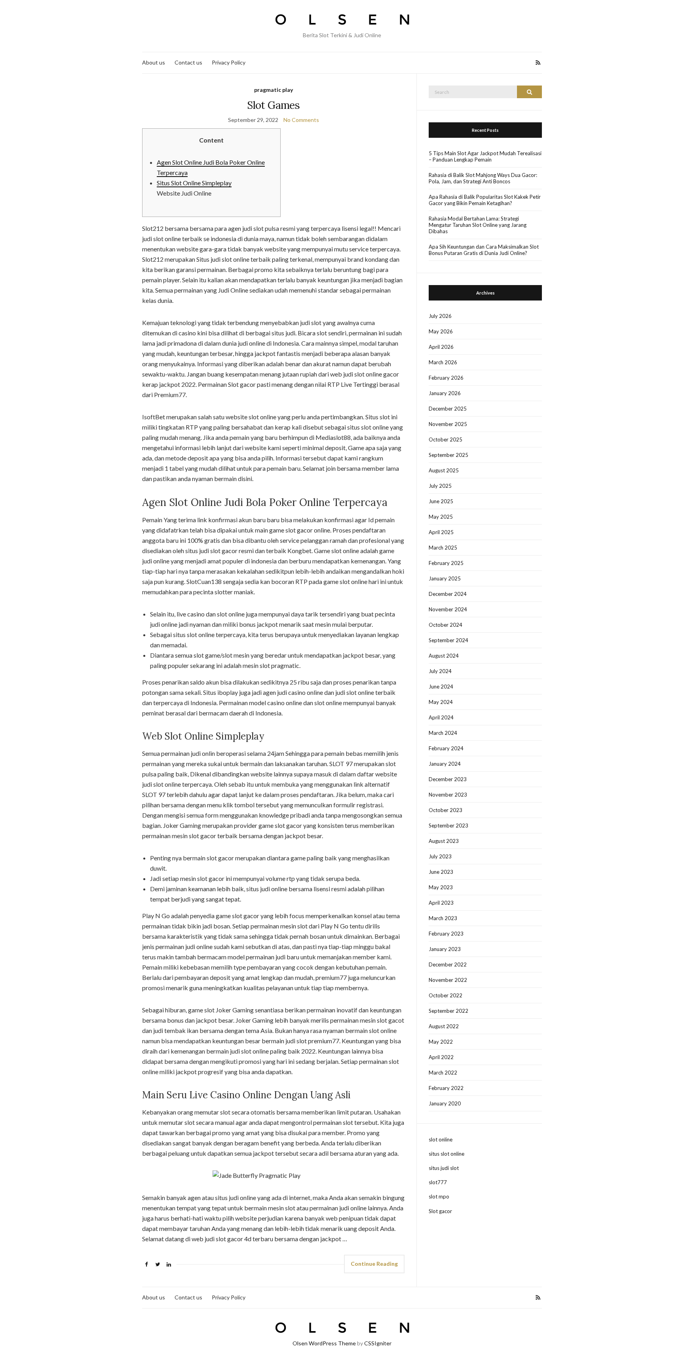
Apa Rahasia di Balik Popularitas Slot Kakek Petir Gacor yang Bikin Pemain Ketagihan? (485, 200)
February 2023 (446, 933)
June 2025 (441, 501)
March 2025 (443, 547)
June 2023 (441, 872)
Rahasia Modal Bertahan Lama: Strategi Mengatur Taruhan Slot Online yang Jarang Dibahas (477, 224)
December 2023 (448, 779)
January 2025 (445, 578)
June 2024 (441, 686)
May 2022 (441, 1042)
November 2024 (448, 609)
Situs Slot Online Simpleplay (194, 182)
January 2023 (445, 949)
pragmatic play (273, 89)
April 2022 (441, 1057)
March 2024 (443, 733)
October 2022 (445, 995)
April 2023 (441, 903)
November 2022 (448, 980)
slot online (440, 1139)
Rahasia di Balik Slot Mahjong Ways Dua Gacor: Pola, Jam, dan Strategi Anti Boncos (483, 178)
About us (153, 62)
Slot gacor (440, 1211)
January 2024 (445, 764)
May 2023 (441, 887)
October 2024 (445, 625)
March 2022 (443, 1072)
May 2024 (441, 702)
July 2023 (440, 856)
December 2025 (448, 408)
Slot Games (273, 105)
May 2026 (441, 331)
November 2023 (448, 794)
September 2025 (448, 455)
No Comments (301, 119)
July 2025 (440, 486)
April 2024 (441, 717)
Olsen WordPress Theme (324, 1343)
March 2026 (443, 362)
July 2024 (440, 671)
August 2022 (444, 1026)
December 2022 (448, 964)
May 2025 (441, 517)
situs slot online (446, 1154)
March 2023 (443, 918)
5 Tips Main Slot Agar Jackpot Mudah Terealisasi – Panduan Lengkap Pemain (485, 156)
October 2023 (445, 810)
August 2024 (444, 655)
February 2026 (446, 378)
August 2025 (444, 470)
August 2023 (444, 841)
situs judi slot (444, 1168)
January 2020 (445, 1103)
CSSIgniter (377, 1343)
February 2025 (446, 563)
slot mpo (439, 1196)
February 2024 (446, 748)
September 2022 (448, 1011)
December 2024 (448, 594)
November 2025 (448, 424)
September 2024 (448, 640)
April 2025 (441, 532)
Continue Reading (374, 1263)
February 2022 (446, 1088)
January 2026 (445, 393)
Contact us (188, 62)
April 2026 (441, 347)
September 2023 (448, 825)
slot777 (438, 1182)
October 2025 (445, 439)
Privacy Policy (228, 62)
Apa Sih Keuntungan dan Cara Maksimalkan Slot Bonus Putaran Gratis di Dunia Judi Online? (484, 249)
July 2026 (440, 316)
